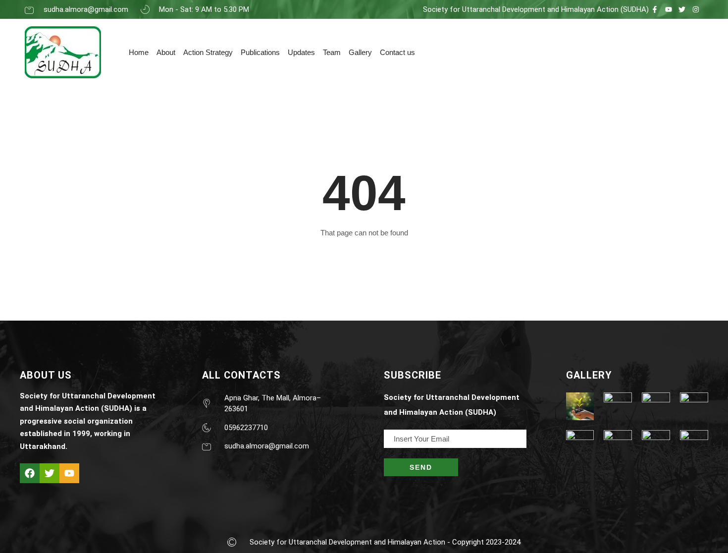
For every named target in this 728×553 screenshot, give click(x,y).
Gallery (360, 52)
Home (139, 52)
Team (332, 52)
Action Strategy (208, 52)
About (165, 52)
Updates (301, 52)
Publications (260, 52)
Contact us (397, 52)
